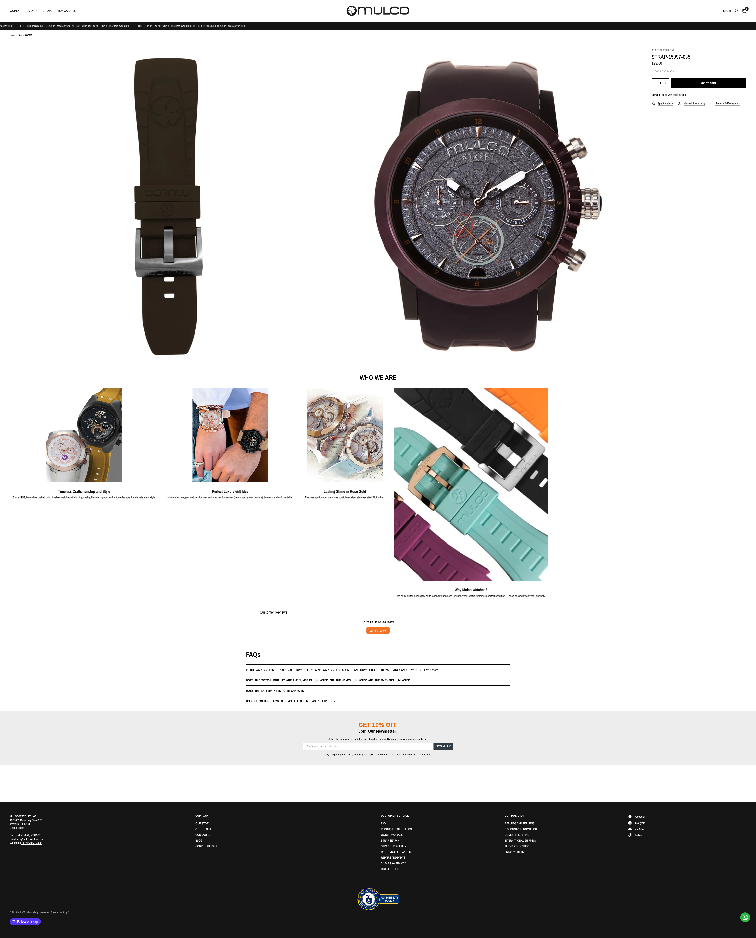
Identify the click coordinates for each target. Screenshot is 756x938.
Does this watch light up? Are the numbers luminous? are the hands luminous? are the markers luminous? (328, 680)
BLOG (198, 840)
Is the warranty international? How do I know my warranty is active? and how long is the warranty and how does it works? (342, 670)
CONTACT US (203, 835)
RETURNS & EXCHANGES (396, 852)
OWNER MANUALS (392, 835)
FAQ (383, 823)
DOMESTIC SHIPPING (517, 835)
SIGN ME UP (443, 746)
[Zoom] (316, 57)
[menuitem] (17, 10)
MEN (31, 11)
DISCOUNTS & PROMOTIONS (521, 829)
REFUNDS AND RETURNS (519, 823)
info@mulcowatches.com (30, 839)
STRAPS (47, 11)
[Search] (736, 11)
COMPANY (202, 815)
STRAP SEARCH (390, 840)
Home (12, 35)
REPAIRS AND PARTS (393, 857)
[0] (743, 11)
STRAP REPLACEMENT (394, 846)
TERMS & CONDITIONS (518, 846)
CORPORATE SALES (207, 846)
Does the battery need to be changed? (276, 690)
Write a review (378, 630)
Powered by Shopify (60, 912)
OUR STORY (202, 823)
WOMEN (14, 11)
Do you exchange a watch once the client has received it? (290, 701)
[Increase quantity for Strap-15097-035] (666, 83)
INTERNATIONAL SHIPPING (520, 840)
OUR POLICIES (514, 815)
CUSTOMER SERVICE (395, 815)
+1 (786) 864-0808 (31, 843)
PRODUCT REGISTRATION (396, 829)
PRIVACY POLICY (514, 852)
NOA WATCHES (67, 11)
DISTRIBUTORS (390, 869)
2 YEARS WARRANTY (393, 863)
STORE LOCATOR (205, 829)
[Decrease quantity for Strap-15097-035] (655, 83)
